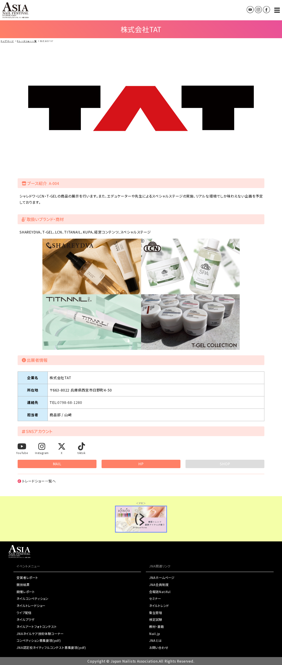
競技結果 (23, 584)
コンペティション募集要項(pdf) (39, 640)
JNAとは (155, 640)
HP (141, 463)
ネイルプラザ (25, 619)
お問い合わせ (158, 647)
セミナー (155, 598)
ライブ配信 (24, 612)
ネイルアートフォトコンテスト (37, 626)
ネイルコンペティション (32, 598)
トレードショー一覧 (27, 41)
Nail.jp (154, 633)
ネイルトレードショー (31, 605)
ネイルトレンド (159, 605)
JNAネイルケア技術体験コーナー (40, 633)
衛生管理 (155, 612)
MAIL (57, 463)
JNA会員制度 (159, 584)
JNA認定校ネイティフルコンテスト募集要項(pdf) (51, 647)
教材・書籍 (156, 626)
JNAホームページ (161, 577)
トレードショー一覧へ (39, 481)
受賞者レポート (27, 577)
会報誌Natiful (160, 591)
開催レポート (26, 591)
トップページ (7, 41)
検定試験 (155, 619)
